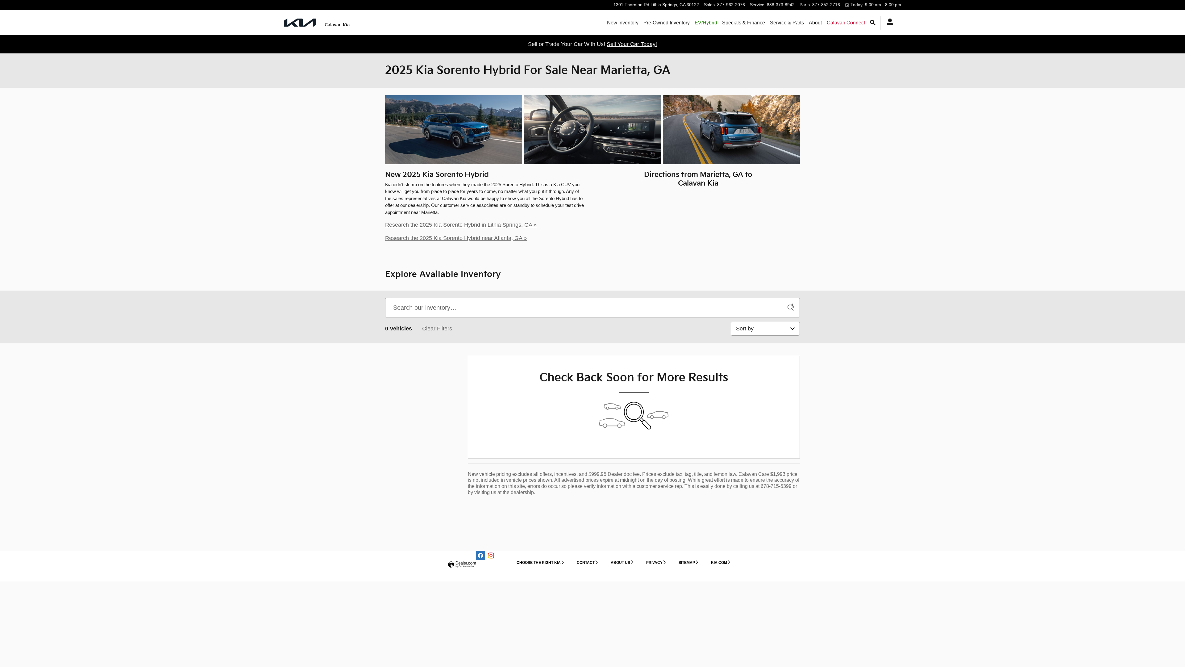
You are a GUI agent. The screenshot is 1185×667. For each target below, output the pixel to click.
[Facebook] (480, 555)
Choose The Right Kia (539, 562)
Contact (586, 562)
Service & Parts (787, 22)
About (815, 22)
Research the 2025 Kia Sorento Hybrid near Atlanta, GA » (456, 238)
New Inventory (622, 22)
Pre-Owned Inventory (666, 22)
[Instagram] (491, 555)
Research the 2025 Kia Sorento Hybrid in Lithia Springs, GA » (461, 225)
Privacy (654, 562)
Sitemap (687, 562)
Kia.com (719, 562)
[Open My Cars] (888, 23)
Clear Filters (437, 328)
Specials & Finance (743, 22)
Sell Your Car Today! (632, 44)
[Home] (300, 23)
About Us (620, 562)
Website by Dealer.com (462, 564)
